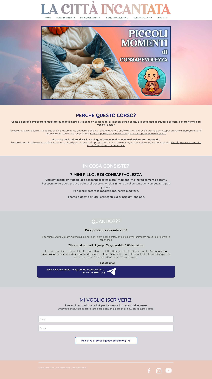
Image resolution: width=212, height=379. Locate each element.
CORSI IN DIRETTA (65, 17)
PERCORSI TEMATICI (90, 17)
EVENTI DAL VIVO (142, 17)
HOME (48, 17)
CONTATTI (162, 17)
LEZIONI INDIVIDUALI (117, 17)
